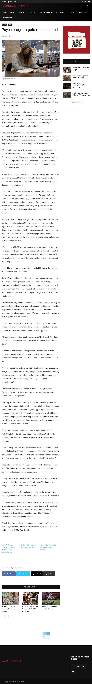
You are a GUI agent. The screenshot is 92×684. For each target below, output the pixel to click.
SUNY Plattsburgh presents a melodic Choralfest (79, 86)
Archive (4, 24)
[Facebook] (79, 1)
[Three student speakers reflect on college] (67, 78)
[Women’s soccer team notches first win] (51, 598)
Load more (76, 102)
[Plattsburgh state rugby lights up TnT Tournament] (67, 95)
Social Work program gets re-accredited (28, 546)
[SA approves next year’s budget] (67, 70)
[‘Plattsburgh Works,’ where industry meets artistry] (10, 598)
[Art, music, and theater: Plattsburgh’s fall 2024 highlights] (31, 598)
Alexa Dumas (6, 568)
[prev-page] (3, 616)
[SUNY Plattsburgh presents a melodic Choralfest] (67, 86)
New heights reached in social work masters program (48, 547)
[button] (87, 6)
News (10, 24)
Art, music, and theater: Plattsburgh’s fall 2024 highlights (30, 609)
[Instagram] (82, 1)
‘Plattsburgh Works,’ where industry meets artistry (9, 609)
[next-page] (7, 616)
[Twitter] (85, 1)
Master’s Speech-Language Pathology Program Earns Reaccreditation (9, 548)
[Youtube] (89, 1)
